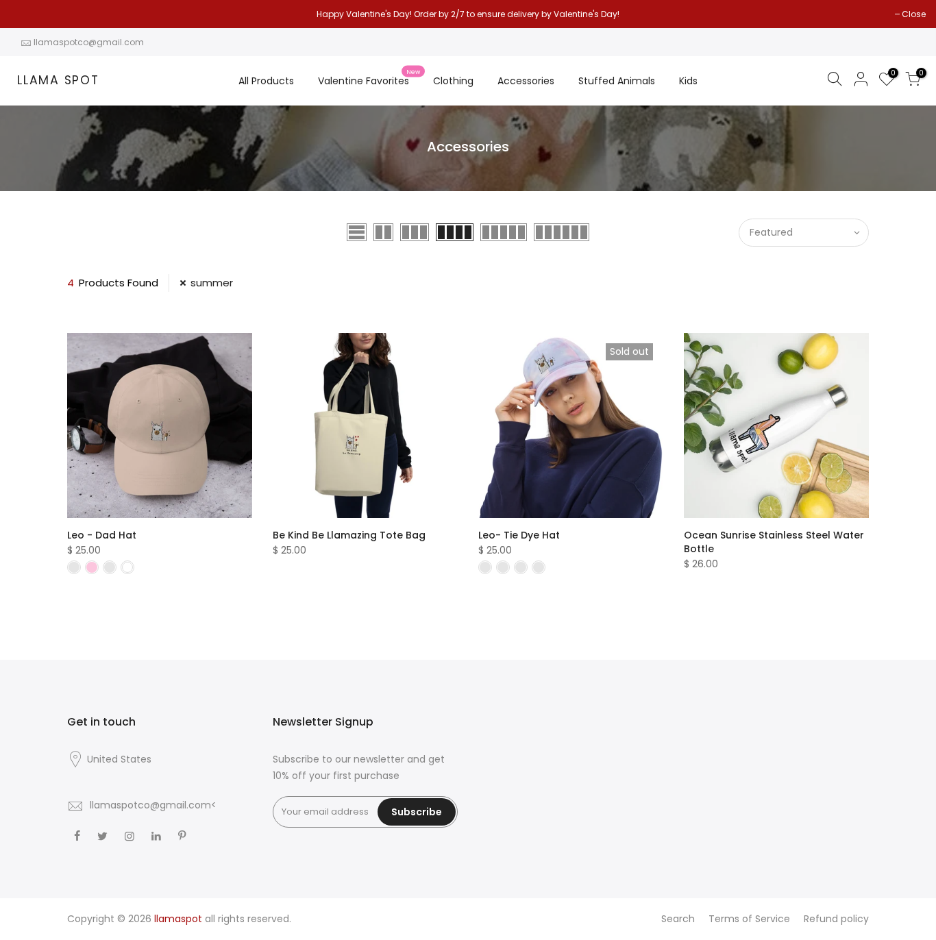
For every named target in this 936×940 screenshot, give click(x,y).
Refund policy (836, 919)
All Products (266, 81)
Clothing (453, 81)
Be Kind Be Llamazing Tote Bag (349, 535)
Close (29, 14)
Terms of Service (749, 919)
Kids (688, 81)
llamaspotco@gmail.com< (153, 805)
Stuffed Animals (616, 81)
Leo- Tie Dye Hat (519, 535)
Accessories (525, 81)
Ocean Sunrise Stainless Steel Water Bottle (774, 542)
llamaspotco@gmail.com (89, 42)
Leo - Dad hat (101, 535)
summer (211, 282)
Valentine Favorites (369, 78)
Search (678, 919)
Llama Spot (58, 81)
